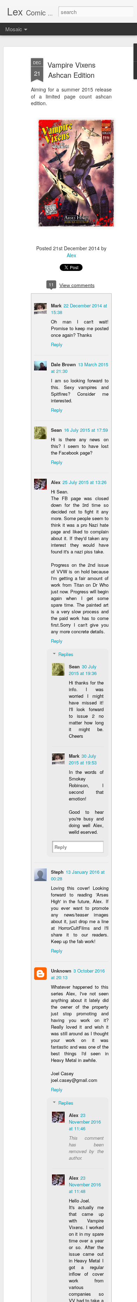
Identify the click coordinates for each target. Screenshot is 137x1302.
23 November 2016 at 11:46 (85, 1122)
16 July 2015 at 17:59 (86, 430)
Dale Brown (63, 364)
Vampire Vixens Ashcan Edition (71, 70)
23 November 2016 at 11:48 (85, 1184)
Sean (56, 430)
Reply (57, 344)
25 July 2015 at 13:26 (84, 482)
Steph (57, 871)
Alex (71, 255)
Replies (65, 654)
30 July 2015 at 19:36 (83, 669)
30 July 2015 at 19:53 (83, 759)
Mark (56, 305)
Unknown (61, 970)
